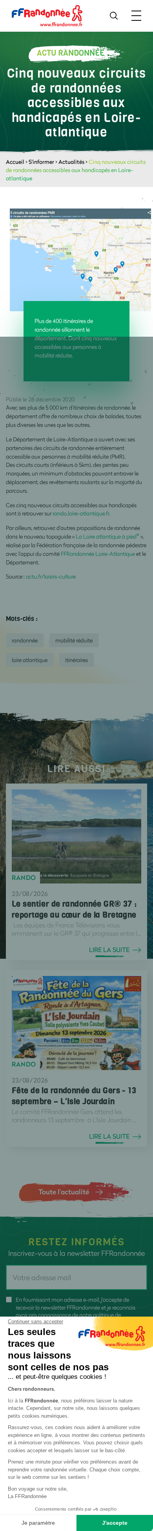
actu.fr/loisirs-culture (51, 576)
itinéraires (76, 660)
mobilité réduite (74, 640)
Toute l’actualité (63, 1191)
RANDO (24, 877)
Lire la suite (109, 949)
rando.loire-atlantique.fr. (80, 513)
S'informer (41, 161)
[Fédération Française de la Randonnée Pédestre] (47, 15)
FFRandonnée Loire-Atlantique (98, 553)
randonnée (25, 640)
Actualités (71, 161)
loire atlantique (29, 660)
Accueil (15, 161)
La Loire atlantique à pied (107, 536)
